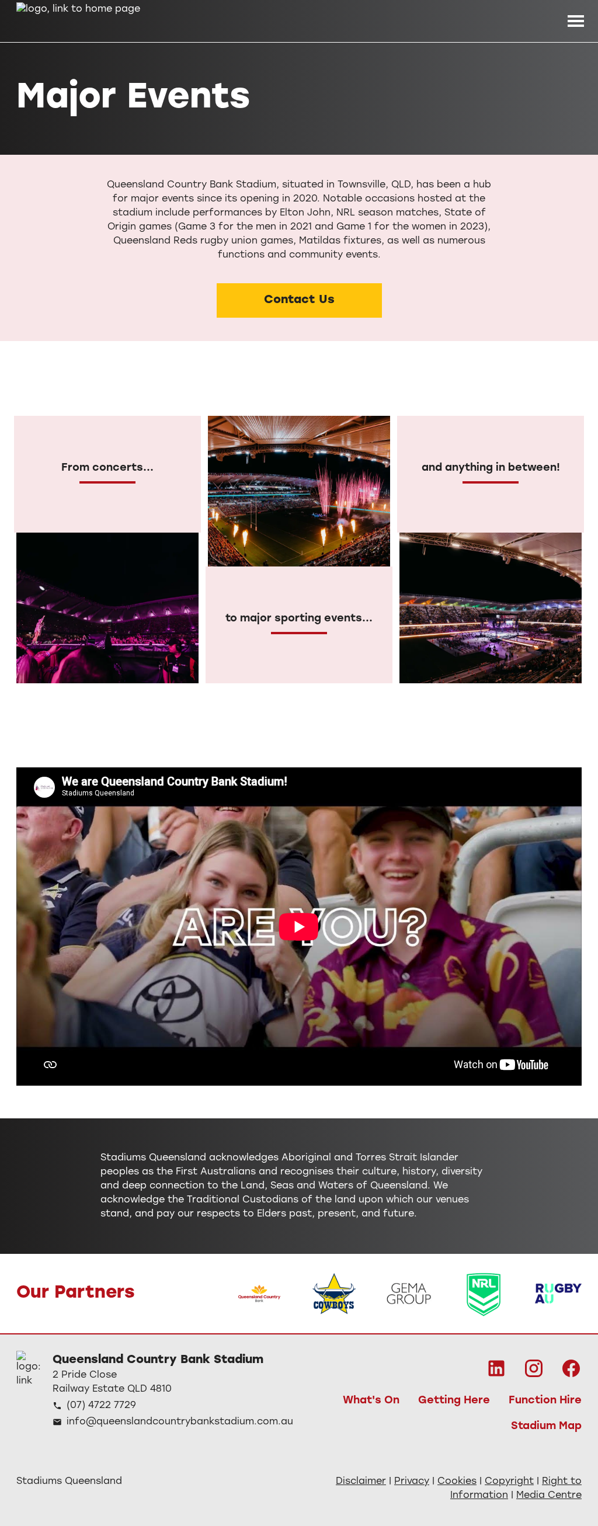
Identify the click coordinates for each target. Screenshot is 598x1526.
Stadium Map (546, 1426)
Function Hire (545, 1401)
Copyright (509, 1481)
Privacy (411, 1481)
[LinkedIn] (496, 1368)
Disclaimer (361, 1481)
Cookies (457, 1481)
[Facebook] (571, 1368)
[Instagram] (533, 1368)
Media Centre (549, 1495)
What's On (371, 1401)
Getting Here (454, 1401)
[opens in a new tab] (259, 1293)
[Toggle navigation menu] (576, 21)
